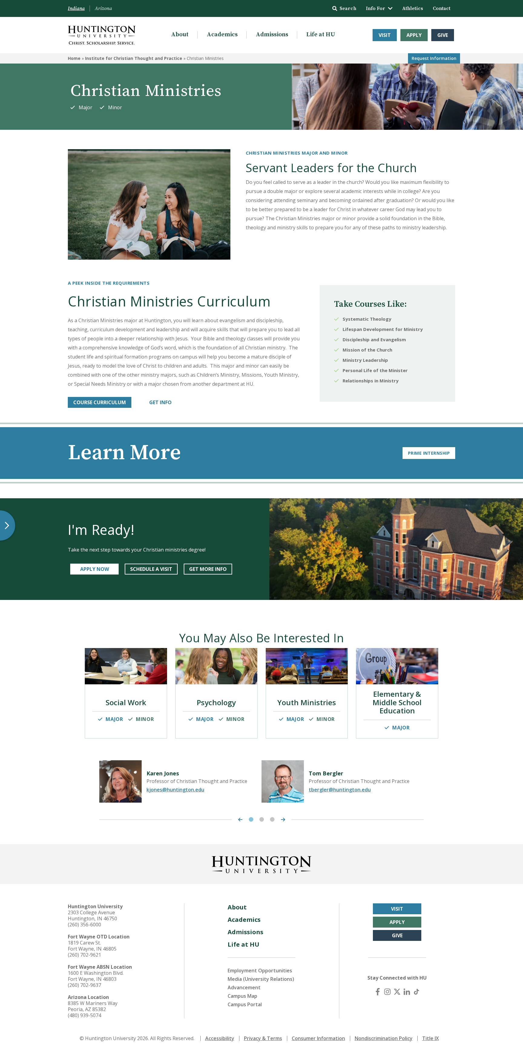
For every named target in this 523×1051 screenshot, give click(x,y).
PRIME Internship (429, 453)
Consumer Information (318, 1038)
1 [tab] (251, 819)
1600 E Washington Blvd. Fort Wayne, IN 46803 (95, 976)
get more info (208, 569)
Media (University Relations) (261, 979)
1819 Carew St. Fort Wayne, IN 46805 (92, 945)
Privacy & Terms (263, 1038)
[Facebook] (377, 991)
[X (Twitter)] (397, 991)
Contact (441, 8)
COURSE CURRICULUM (99, 402)
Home (74, 58)
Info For (375, 8)
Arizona (103, 8)
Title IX (430, 1038)
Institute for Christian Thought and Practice (133, 58)
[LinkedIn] (406, 991)
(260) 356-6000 (84, 924)
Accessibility (219, 1038)
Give (442, 35)
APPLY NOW (94, 569)
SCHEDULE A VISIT (151, 569)
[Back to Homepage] (261, 863)
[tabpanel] (180, 781)
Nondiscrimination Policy (384, 1038)
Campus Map (242, 996)
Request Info (434, 58)
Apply (414, 35)
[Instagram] (387, 991)
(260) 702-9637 (84, 985)
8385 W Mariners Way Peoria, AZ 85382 (92, 1006)
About (180, 34)
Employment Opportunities (260, 970)
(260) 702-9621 (84, 954)
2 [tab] (261, 819)
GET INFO (160, 402)
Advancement (244, 987)
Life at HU (320, 34)
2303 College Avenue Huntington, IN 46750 (92, 915)
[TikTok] (416, 991)
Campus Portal (245, 1004)
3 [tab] (272, 819)
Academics (222, 34)
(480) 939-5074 (84, 1015)
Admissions (272, 34)
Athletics (412, 8)
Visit (385, 35)
